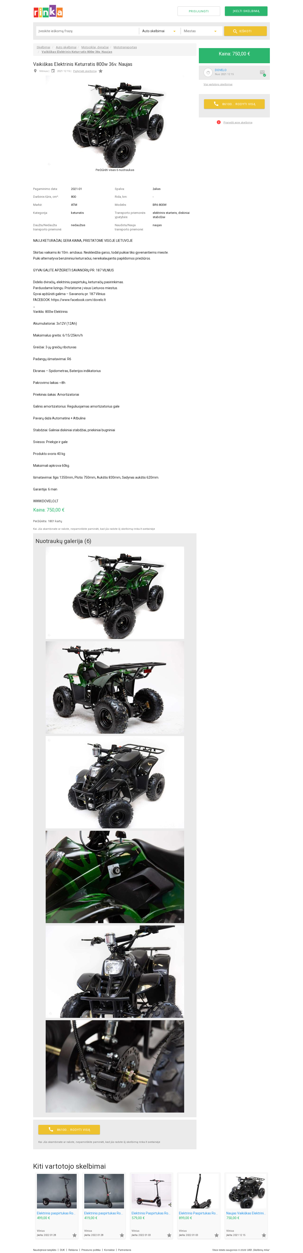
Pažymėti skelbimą (85, 71)
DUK (62, 1250)
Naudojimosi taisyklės (44, 1250)
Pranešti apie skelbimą (234, 122)
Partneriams (124, 1250)
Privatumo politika (91, 1250)
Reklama (73, 1250)
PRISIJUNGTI (199, 11)
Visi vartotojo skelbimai (218, 84)
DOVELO (221, 70)
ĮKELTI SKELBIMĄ (246, 11)
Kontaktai (109, 1250)
